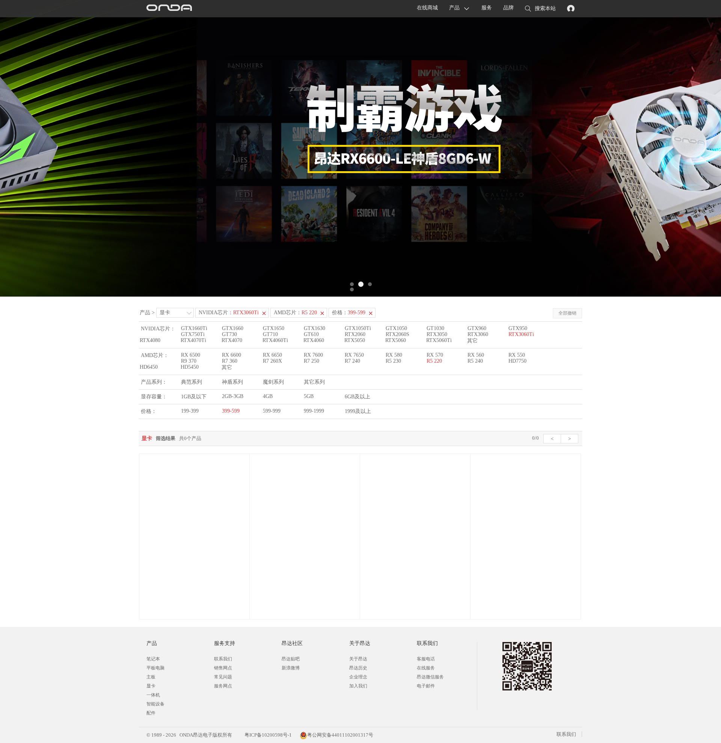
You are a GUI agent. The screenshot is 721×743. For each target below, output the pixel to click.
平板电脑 (155, 668)
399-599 (231, 411)
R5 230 (393, 361)
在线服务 (426, 668)
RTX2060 (355, 334)
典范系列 (191, 382)
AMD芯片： (295, 312)
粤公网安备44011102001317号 (340, 735)
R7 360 (229, 361)
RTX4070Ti (193, 340)
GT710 (270, 334)
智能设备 (155, 704)
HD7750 (517, 361)
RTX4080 (150, 340)
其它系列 (314, 382)
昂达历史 (358, 668)
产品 (454, 8)
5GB (309, 396)
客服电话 (426, 659)
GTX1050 (396, 328)
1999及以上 (358, 411)
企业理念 (358, 677)
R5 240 (475, 361)
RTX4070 (232, 340)
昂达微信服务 (430, 677)
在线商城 (427, 8)
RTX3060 (478, 334)
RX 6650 (272, 355)
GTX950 (517, 328)
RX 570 (435, 355)
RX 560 (476, 355)
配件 (150, 713)
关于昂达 (358, 659)
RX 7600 (313, 355)
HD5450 (190, 367)
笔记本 (153, 659)
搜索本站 (545, 8)
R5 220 (434, 361)
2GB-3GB (232, 396)
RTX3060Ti (521, 334)
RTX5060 (395, 340)
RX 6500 (190, 355)
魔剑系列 (273, 382)
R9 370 (188, 361)
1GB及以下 (194, 396)
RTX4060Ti (275, 340)
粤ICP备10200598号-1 (267, 735)
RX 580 (394, 355)
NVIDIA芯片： (229, 312)
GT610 (311, 334)
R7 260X (272, 361)
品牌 (508, 8)
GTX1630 (314, 328)
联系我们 (223, 659)
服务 (486, 8)
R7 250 (311, 361)
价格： (348, 312)
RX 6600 (231, 355)
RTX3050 (437, 334)
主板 (150, 677)
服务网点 (223, 686)
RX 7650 (354, 355)
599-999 (272, 411)
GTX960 (477, 328)
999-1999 (314, 411)
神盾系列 (232, 382)
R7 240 (352, 361)
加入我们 (358, 686)
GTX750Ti (193, 334)
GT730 (229, 334)
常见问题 (223, 677)
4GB (268, 396)
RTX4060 (313, 340)
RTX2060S (397, 334)
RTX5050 (354, 340)
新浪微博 (291, 668)
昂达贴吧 (291, 659)
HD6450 (149, 367)
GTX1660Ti (194, 328)
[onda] (169, 8)
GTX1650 (273, 328)
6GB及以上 (357, 396)
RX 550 (516, 355)
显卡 (165, 312)
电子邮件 (426, 686)
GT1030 (435, 328)
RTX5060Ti (439, 340)
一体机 (153, 695)
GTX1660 (232, 328)
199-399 (190, 411)
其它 (472, 341)
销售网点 (223, 668)
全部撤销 (567, 313)
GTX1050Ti (358, 328)
